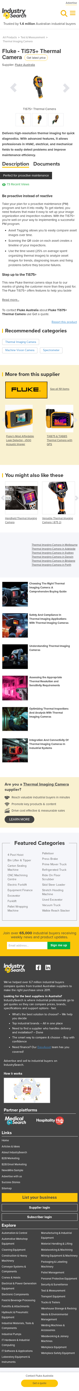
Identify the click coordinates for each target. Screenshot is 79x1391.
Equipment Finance (20, 890)
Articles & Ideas (11, 1146)
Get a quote (39, 1383)
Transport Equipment (53, 1296)
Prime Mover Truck (54, 864)
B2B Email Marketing (14, 1164)
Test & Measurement (33, 37)
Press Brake (50, 859)
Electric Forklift (17, 885)
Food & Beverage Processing (18, 1300)
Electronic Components (15, 1294)
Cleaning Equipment (13, 1250)
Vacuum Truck (51, 905)
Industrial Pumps (11, 1334)
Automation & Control (14, 1233)
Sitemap (7, 1188)
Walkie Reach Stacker (56, 910)
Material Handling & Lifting (56, 1243)
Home (5, 1140)
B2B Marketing (10, 1158)
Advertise (71, 3)
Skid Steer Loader (53, 885)
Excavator (14, 895)
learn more (19, 819)
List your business (39, 1197)
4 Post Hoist (15, 855)
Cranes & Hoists (11, 1277)
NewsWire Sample (12, 1170)
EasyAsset (44, 1047)
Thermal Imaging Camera (18, 41)
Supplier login (39, 1207)
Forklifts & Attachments (15, 1306)
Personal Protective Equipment (59, 1278)
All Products (10, 37)
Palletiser (48, 853)
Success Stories (11, 1182)
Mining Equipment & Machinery (59, 1255)
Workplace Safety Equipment (58, 1353)
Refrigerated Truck (54, 870)
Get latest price (36, 58)
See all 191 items (59, 389)
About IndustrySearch (14, 1152)
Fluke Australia (25, 65)
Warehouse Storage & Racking (58, 1308)
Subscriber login (39, 1217)
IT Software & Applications (17, 1351)
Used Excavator (52, 899)
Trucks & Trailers (50, 1302)
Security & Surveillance (54, 1284)
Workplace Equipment (54, 1347)
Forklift (12, 901)
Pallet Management (52, 1272)
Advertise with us (12, 1176)
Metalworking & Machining (56, 1250)
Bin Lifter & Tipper (19, 860)
